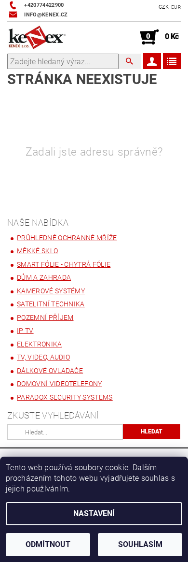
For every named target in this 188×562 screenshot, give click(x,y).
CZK (164, 7)
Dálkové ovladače (50, 371)
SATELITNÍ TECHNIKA (51, 304)
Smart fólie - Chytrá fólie (63, 264)
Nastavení (94, 513)
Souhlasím (140, 544)
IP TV (25, 330)
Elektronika (39, 344)
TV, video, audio (43, 357)
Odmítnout (48, 544)
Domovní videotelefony (59, 384)
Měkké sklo (37, 251)
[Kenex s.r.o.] (37, 37)
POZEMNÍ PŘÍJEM (45, 317)
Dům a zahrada (44, 277)
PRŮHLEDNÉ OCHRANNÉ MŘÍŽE (67, 238)
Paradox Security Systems (65, 397)
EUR (176, 7)
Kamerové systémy (51, 291)
